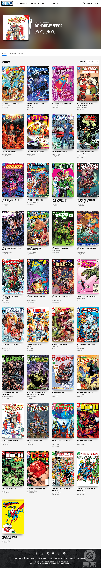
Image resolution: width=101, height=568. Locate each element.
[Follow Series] (48, 32)
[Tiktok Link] (59, 553)
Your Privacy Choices (56, 558)
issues (4, 54)
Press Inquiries (81, 558)
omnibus (12, 54)
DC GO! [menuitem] (48, 3)
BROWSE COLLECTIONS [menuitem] (37, 3)
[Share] (53, 32)
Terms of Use (30, 558)
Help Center (19, 558)
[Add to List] (42, 32)
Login (96, 3)
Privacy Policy (42, 558)
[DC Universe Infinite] (7, 3)
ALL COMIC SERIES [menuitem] (21, 3)
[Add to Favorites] (37, 32)
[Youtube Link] (53, 553)
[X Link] (48, 553)
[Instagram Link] (42, 553)
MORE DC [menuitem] (55, 3)
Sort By (82, 62)
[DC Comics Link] (64, 553)
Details (21, 54)
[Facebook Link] (37, 553)
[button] (84, 3)
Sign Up (89, 3)
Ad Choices (69, 558)
